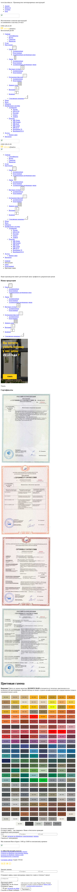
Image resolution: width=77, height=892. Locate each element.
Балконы (12, 94)
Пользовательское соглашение (10, 856)
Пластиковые (17, 53)
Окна (10, 49)
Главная (7, 34)
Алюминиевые (18, 51)
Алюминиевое (18, 79)
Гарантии (12, 39)
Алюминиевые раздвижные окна (24, 55)
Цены (7, 100)
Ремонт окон (13, 135)
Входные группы (15, 69)
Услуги (7, 133)
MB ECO (16, 127)
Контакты (8, 136)
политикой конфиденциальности (34, 886)
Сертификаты (13, 36)
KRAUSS (16, 111)
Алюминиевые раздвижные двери (24, 64)
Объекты (8, 104)
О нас (7, 43)
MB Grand (16, 126)
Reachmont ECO (18, 131)
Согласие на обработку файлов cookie (12, 855)
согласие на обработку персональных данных (23, 836)
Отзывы (7, 9)
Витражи (12, 89)
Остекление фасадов (16, 77)
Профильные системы (12, 106)
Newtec (15, 109)
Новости (8, 8)
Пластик (12, 118)
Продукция (9, 45)
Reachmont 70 (17, 129)
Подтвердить (26, 889)
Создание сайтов (6, 860)
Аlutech (15, 116)
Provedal (15, 113)
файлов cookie (47, 884)
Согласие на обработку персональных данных (14, 853)
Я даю (21, 836)
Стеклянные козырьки (16, 98)
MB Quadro (17, 122)
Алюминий (13, 107)
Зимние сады (13, 85)
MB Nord (16, 124)
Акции (7, 6)
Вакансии (12, 41)
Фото (6, 102)
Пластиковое (17, 81)
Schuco (15, 115)
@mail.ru (9, 29)
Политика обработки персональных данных (14, 851)
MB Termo (16, 120)
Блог (6, 11)
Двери (11, 59)
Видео (11, 37)
